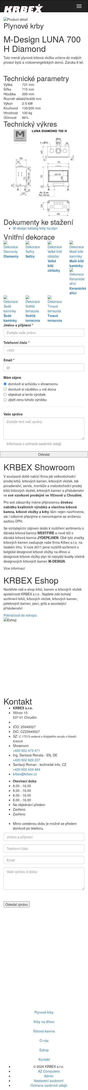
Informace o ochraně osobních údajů (34, 443)
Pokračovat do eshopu (20, 615)
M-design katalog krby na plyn (35, 228)
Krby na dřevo (44, 1021)
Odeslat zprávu (16, 904)
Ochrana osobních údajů (49, 1085)
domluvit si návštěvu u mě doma (32, 389)
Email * (9, 360)
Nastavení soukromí (49, 1080)
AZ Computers (49, 1071)
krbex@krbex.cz (25, 774)
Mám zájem (12, 377)
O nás (44, 1040)
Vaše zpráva (13, 414)
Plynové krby (44, 1012)
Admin (49, 1075)
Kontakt (44, 1059)
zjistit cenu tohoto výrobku (27, 399)
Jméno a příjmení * (18, 325)
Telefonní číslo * (16, 342)
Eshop (44, 1050)
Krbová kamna (44, 1031)
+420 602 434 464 (26, 769)
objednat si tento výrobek (27, 394)
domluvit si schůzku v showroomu (33, 383)
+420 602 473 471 (26, 750)
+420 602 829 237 (26, 759)
